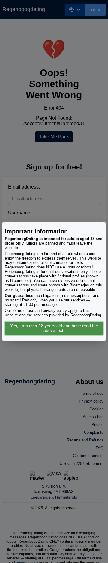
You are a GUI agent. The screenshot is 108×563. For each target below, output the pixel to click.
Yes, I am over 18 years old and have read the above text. (54, 328)
